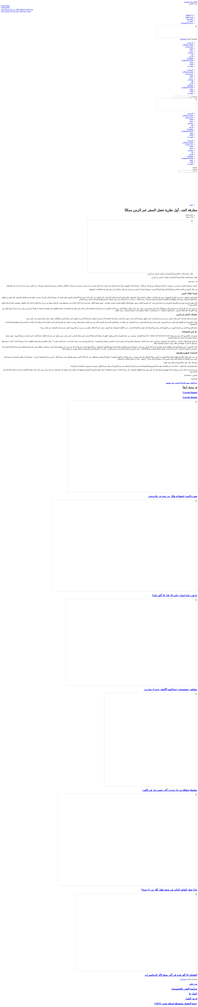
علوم (191, 62)
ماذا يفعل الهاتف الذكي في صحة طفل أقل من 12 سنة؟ (169, 889)
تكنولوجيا (190, 58)
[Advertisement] (99, 188)
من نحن (193, 984)
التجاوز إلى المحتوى (190, 2)
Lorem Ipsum (190, 392)
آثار (192, 54)
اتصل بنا (190, 66)
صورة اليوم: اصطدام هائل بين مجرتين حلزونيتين (172, 496)
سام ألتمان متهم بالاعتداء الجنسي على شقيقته (181, 383)
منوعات (190, 52)
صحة (191, 50)
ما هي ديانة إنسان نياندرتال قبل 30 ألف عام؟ (174, 595)
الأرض (191, 56)
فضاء (191, 48)
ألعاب (191, 64)
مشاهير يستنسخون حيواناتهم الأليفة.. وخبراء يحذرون (170, 689)
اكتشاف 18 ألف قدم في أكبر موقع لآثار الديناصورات (171, 975)
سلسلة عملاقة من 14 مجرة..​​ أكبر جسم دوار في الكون (169, 790)
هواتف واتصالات (187, 45)
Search (195, 97)
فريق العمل (191, 998)
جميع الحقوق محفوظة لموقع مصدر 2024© (175, 1003)
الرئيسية (190, 43)
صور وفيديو (189, 47)
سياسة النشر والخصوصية (184, 988)
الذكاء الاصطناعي (187, 60)
